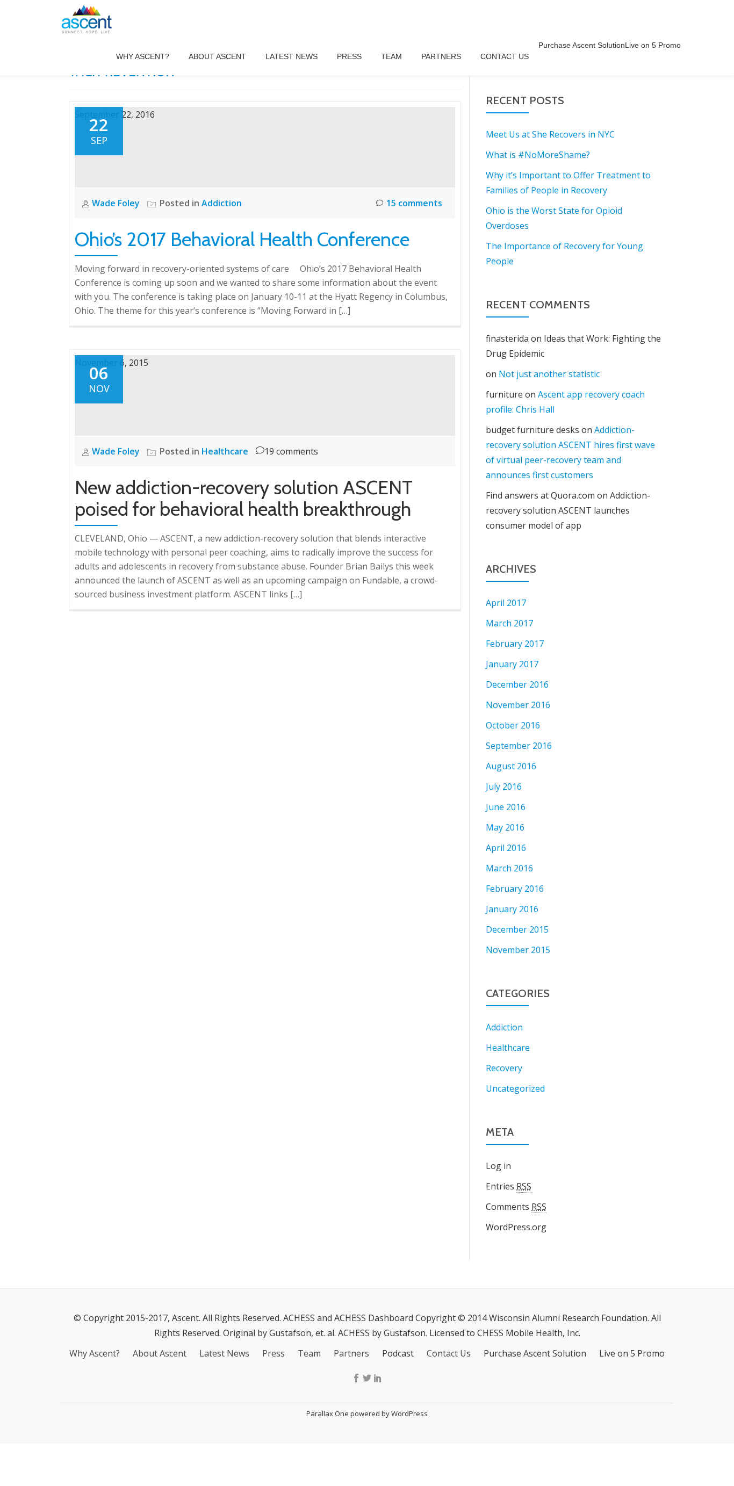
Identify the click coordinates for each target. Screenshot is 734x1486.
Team (391, 56)
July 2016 (504, 786)
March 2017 (509, 623)
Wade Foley (116, 203)
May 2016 (505, 827)
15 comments (414, 203)
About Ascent (217, 56)
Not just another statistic (549, 374)
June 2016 (506, 807)
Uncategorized (515, 1088)
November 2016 (518, 705)
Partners (441, 56)
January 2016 (512, 909)
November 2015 (518, 950)
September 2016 (519, 746)
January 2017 (512, 664)
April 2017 (506, 603)
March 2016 (509, 868)
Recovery (504, 1068)
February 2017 (515, 644)
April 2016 (506, 848)
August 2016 (511, 766)
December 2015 (517, 929)
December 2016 (517, 684)
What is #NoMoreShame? (538, 155)
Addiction (222, 203)
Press (349, 56)
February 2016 (515, 889)
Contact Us (504, 56)
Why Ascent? (142, 56)
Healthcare (225, 451)
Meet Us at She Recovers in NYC (550, 134)
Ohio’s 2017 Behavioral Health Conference (242, 239)
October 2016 (513, 725)
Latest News (291, 56)
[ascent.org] (89, 19)
